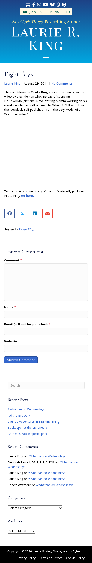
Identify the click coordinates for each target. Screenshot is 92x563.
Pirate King (26, 229)
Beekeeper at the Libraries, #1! (29, 427)
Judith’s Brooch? (19, 415)
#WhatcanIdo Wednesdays (26, 409)
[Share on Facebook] (9, 213)
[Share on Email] (47, 213)
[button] (46, 11)
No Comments (62, 83)
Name (10, 307)
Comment (13, 260)
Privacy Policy (26, 558)
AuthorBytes (71, 551)
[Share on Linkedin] (35, 213)
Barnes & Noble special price (28, 434)
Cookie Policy (75, 558)
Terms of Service (50, 558)
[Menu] (46, 59)
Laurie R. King (46, 37)
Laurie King (12, 83)
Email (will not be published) (27, 324)
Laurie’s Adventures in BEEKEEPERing (33, 421)
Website (10, 341)
